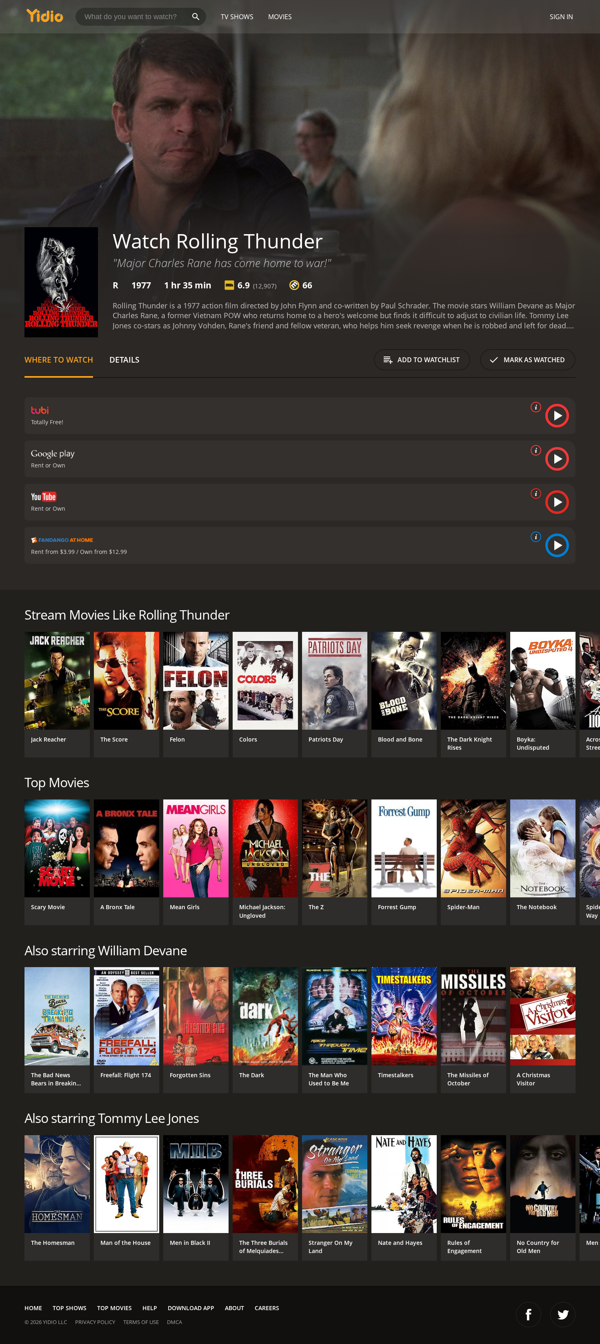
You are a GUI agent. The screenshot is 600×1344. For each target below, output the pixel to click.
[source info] (534, 407)
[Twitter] (563, 1314)
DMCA (174, 1322)
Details (124, 359)
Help (149, 1308)
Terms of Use (141, 1322)
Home (33, 1308)
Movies (280, 16)
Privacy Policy (95, 1322)
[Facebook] (528, 1314)
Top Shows (70, 1308)
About (234, 1308)
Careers (267, 1308)
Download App (191, 1308)
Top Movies (114, 1308)
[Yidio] (45, 18)
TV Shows (237, 16)
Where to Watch (58, 359)
